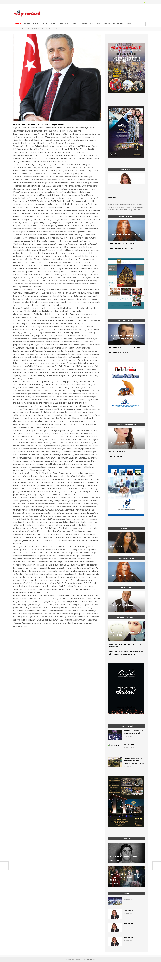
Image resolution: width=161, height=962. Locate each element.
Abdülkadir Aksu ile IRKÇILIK (118, 353)
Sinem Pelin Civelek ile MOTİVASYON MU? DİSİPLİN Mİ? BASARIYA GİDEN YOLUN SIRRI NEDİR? (126, 653)
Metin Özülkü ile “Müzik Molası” (123, 605)
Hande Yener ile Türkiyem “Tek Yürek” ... (125, 234)
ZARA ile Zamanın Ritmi (117, 452)
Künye (22, 2)
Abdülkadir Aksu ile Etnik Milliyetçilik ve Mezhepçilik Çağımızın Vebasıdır (126, 336)
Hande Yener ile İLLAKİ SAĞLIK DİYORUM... (122, 249)
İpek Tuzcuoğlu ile (115, 456)
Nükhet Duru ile (116, 546)
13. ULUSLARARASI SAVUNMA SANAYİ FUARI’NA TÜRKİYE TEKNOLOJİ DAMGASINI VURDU (134, 760)
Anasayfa (17, 29)
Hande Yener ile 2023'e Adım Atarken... (122, 244)
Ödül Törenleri (129, 744)
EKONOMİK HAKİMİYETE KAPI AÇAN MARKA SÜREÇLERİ (133, 732)
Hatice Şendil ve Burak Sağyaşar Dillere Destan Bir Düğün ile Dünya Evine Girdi (124, 877)
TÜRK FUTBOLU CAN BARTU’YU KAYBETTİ (125, 856)
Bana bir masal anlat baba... (121, 442)
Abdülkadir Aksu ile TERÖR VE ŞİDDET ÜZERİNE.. (125, 348)
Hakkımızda (16, 2)
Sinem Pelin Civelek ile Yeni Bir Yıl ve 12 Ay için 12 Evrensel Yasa (126, 645)
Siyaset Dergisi (90, 959)
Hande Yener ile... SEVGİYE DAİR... (122, 575)
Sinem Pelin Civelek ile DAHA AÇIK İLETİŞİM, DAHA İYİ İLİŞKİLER (126, 633)
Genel (23, 29)
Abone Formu (29, 2)
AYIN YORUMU (112, 197)
